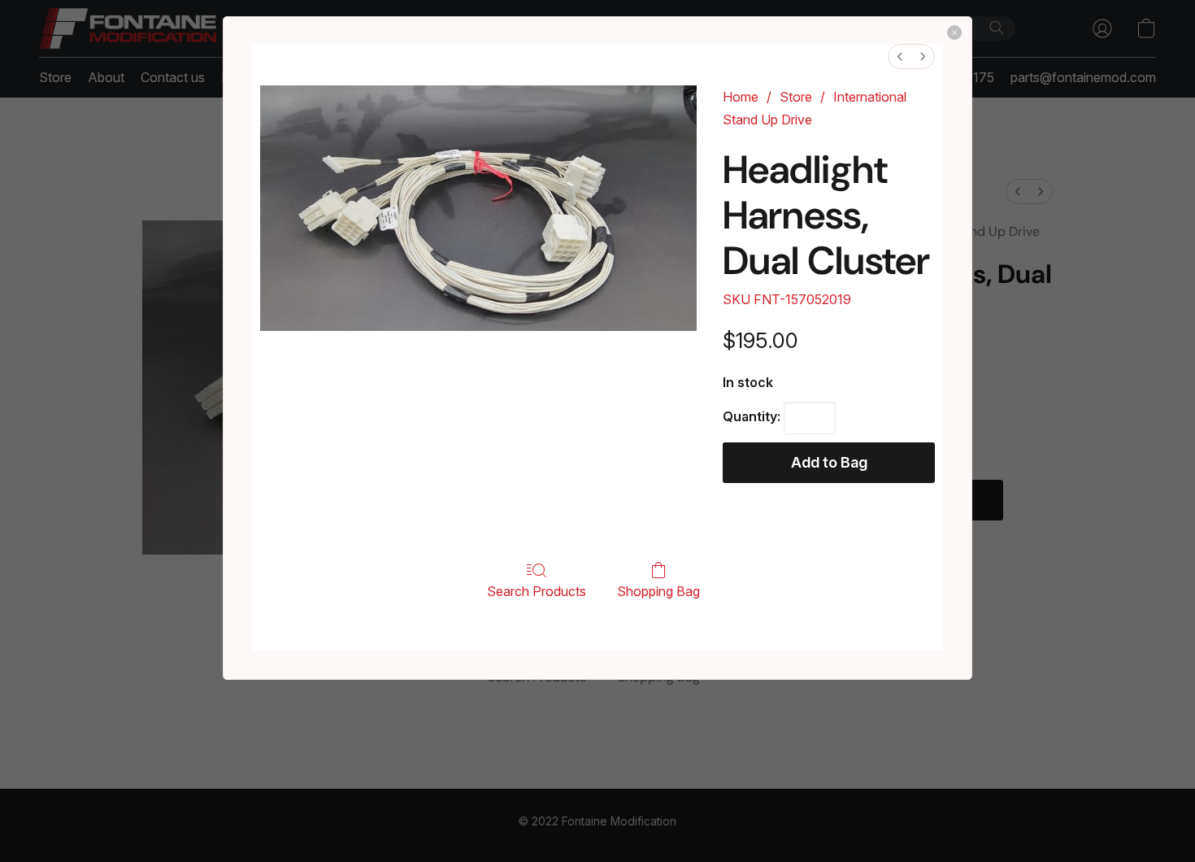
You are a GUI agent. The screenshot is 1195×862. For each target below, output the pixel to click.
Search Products (536, 591)
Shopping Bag (658, 591)
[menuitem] (900, 56)
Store (796, 97)
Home (740, 97)
